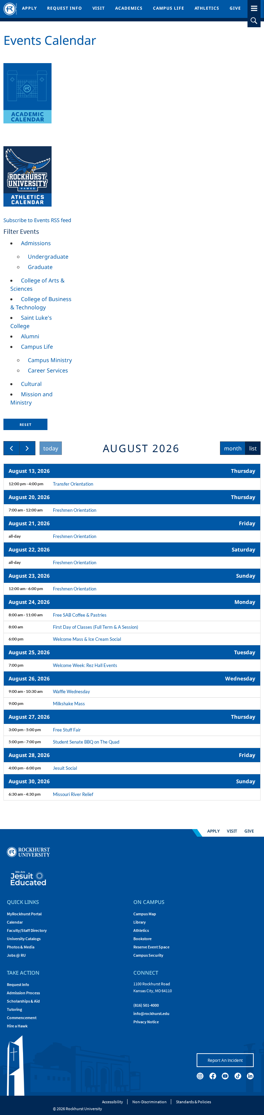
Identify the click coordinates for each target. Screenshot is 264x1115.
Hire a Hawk (17, 1025)
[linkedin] (250, 1076)
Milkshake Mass (69, 703)
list (253, 448)
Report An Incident (225, 1060)
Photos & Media (20, 946)
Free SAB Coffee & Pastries (80, 615)
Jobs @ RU (16, 955)
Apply (29, 8)
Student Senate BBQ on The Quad (86, 742)
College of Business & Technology (41, 303)
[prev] (11, 448)
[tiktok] (237, 1076)
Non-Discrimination (149, 1101)
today (50, 448)
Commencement (21, 1017)
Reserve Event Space (151, 946)
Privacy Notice (146, 1021)
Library (139, 922)
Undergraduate (48, 256)
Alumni (30, 336)
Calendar (15, 922)
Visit (98, 8)
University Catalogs (24, 938)
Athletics (207, 8)
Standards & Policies (193, 1101)
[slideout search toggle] (254, 20)
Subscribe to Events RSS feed (37, 220)
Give (235, 8)
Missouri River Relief (73, 794)
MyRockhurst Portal (24, 913)
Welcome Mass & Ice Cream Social (87, 639)
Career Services (48, 370)
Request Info (64, 8)
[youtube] (225, 1076)
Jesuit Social (65, 768)
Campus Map (144, 913)
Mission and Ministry (31, 398)
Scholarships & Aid (23, 1001)
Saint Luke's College (31, 322)
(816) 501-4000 (146, 1005)
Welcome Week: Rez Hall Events (85, 665)
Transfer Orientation (73, 484)
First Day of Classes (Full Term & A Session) (95, 627)
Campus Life (168, 8)
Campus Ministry (50, 360)
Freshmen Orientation (74, 510)
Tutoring (14, 1009)
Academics (129, 8)
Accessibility (112, 1101)
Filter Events (21, 231)
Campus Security (148, 955)
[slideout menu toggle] (254, 7)
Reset (26, 424)
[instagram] (200, 1076)
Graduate (40, 267)
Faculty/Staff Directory (27, 930)
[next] (27, 448)
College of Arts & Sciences (37, 284)
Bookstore (142, 938)
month (233, 448)
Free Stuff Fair (67, 730)
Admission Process (23, 992)
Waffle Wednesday (71, 691)
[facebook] (212, 1076)
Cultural (31, 384)
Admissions (36, 243)
